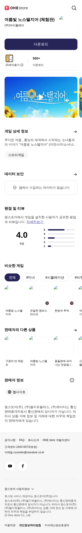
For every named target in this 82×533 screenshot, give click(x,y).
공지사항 (10, 440)
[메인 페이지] (16, 8)
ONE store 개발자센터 (56, 440)
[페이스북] (22, 466)
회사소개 (33, 440)
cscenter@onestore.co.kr (28, 452)
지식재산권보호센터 (57, 525)
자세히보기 (35, 222)
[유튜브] (10, 466)
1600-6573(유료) (26, 447)
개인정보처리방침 (30, 525)
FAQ (21, 440)
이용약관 (10, 525)
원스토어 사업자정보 (17, 489)
